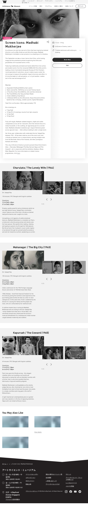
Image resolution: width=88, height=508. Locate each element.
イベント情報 (33, 6)
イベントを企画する (70, 1)
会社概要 (48, 477)
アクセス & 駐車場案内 (13, 499)
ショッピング (31, 1)
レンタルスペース (71, 483)
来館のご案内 (58, 6)
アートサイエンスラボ (52, 484)
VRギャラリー (30, 481)
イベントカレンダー (32, 474)
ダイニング (39, 1)
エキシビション (30, 477)
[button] (47, 199)
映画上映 (28, 484)
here (18, 153)
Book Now (67, 59)
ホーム (4, 464)
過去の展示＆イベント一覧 (54, 474)
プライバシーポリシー (32, 491)
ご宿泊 (23, 1)
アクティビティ (49, 1)
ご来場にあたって (51, 481)
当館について (69, 6)
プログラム (48, 6)
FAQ (67, 65)
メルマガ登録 (70, 486)
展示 (41, 6)
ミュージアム (58, 1)
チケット (80, 6)
